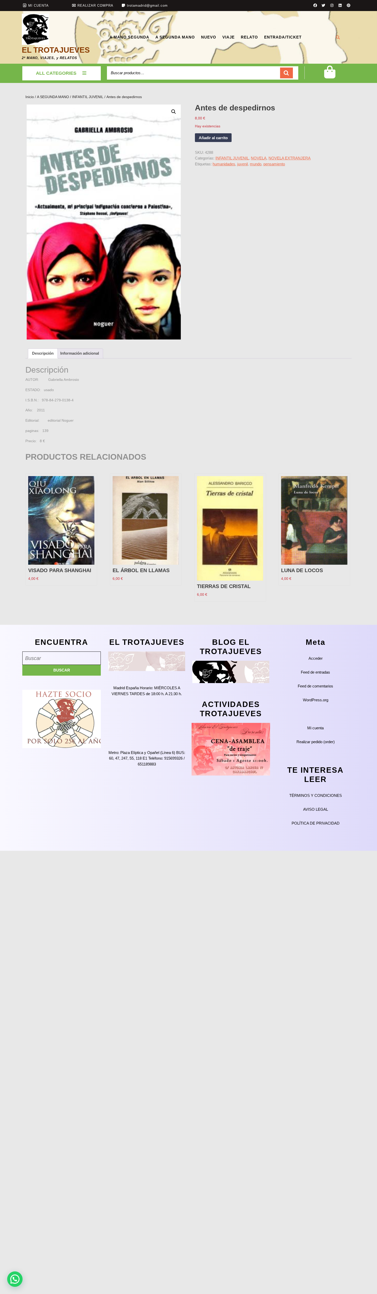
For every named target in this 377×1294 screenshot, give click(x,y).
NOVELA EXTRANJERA (290, 158)
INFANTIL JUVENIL (87, 97)
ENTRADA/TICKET (283, 37)
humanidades (224, 164)
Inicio (29, 97)
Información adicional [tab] (79, 353)
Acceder (316, 658)
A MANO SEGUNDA (129, 37)
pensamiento (274, 164)
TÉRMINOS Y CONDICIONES (315, 795)
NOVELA (258, 158)
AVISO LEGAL (315, 809)
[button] (173, 111)
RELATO (249, 37)
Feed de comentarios (315, 686)
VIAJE (228, 37)
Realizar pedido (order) (315, 742)
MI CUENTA (38, 5)
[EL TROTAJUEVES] (146, 661)
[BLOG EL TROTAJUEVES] (230, 671)
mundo (255, 164)
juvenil (242, 164)
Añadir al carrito (213, 138)
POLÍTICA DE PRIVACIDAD (316, 823)
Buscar (286, 73)
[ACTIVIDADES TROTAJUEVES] (231, 749)
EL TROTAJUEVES (56, 50)
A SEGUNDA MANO (175, 37)
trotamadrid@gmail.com (147, 5)
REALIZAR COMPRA (95, 5)
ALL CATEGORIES (56, 73)
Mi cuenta (315, 728)
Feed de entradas (315, 672)
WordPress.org (315, 700)
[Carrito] (330, 76)
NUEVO (208, 37)
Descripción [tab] (43, 353)
